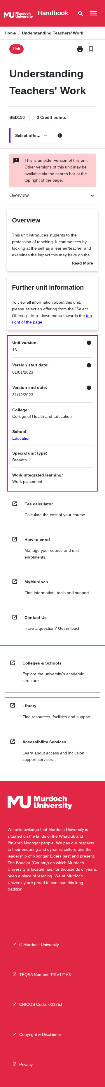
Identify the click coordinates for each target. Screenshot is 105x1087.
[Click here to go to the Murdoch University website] (18, 16)
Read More (82, 264)
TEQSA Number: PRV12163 (45, 974)
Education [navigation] (21, 438)
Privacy (26, 1064)
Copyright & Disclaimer (40, 1034)
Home (10, 33)
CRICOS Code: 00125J (40, 1004)
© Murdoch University (39, 944)
